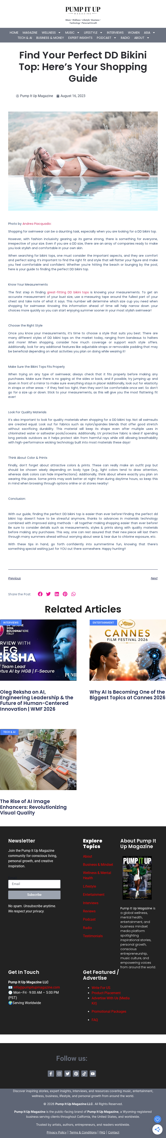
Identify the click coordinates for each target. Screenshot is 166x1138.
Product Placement (106, 993)
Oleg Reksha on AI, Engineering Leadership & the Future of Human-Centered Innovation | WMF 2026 (36, 700)
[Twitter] (67, 1073)
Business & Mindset (98, 865)
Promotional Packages (109, 1011)
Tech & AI (25, 38)
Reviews (89, 911)
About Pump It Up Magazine (138, 844)
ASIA (147, 32)
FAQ (95, 1020)
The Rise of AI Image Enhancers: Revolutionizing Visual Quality (33, 807)
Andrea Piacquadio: (36, 224)
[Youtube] (93, 1073)
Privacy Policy (57, 1132)
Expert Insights (80, 38)
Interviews (115, 32)
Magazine (30, 32)
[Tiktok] (84, 1073)
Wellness (49, 32)
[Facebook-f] (51, 1073)
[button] (40, 593)
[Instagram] (59, 1073)
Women (134, 32)
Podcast (104, 38)
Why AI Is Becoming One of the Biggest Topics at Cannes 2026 (127, 695)
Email (12, 878)
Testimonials (93, 936)
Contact (113, 1132)
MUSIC (70, 32)
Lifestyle (90, 32)
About (139, 38)
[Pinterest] (76, 1073)
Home (14, 32)
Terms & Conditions (83, 1132)
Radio (125, 38)
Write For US (101, 988)
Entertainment (93, 895)
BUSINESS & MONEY (50, 38)
